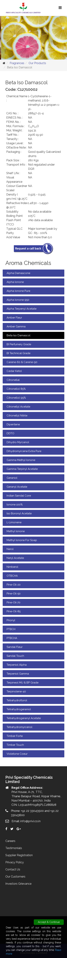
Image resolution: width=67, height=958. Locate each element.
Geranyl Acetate (17, 486)
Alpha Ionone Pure (18, 291)
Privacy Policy (14, 862)
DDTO (10, 433)
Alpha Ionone (15, 282)
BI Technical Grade (18, 353)
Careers (10, 841)
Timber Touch (15, 744)
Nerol (10, 549)
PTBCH (11, 629)
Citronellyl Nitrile (17, 415)
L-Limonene (14, 522)
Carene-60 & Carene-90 (22, 362)
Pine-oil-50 (14, 593)
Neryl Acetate (15, 558)
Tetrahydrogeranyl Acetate (24, 718)
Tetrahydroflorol (17, 700)
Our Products (37, 63)
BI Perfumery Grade (19, 344)
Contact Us (12, 869)
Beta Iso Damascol (18, 335)
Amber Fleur (14, 317)
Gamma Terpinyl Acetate (22, 469)
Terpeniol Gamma (18, 673)
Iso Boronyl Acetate (19, 513)
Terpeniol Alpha (17, 664)
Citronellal (13, 380)
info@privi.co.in (30, 821)
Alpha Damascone (18, 273)
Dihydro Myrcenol (18, 442)
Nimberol (12, 566)
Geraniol (12, 477)
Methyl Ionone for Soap (22, 540)
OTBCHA (12, 575)
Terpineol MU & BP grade (22, 682)
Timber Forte (15, 736)
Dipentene (13, 424)
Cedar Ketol (14, 371)
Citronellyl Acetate (18, 406)
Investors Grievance (18, 883)
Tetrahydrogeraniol (19, 709)
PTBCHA (12, 638)
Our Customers (15, 876)
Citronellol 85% (16, 388)
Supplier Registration (19, 855)
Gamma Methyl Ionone (21, 460)
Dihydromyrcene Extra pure (24, 451)
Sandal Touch (15, 655)
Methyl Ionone (16, 531)
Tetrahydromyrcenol (19, 727)
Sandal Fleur (15, 647)
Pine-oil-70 (13, 602)
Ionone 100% (15, 504)
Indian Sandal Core (19, 495)
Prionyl (11, 620)
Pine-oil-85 (14, 611)
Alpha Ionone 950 (18, 299)
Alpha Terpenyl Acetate (21, 308)
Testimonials (13, 848)
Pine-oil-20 (14, 584)
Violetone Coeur (17, 753)
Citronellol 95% (16, 397)
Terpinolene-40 (16, 691)
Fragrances (17, 63)
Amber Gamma (16, 326)
